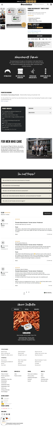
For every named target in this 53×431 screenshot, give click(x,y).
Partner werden (17, 375)
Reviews (30, 379)
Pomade (37, 363)
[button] (3, 421)
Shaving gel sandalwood (7, 361)
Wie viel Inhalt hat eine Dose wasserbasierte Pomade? (16, 180)
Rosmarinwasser (22, 365)
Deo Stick (3, 365)
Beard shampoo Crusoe (40, 360)
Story (42, 375)
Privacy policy (31, 375)
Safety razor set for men (41, 353)
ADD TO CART (39, 36)
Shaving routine (44, 379)
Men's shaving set (5, 353)
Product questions (5, 375)
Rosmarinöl (38, 365)
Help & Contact (4, 374)
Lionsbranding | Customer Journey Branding (15, 423)
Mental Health (44, 381)
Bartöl (2, 363)
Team (42, 374)
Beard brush (38, 361)
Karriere (43, 377)
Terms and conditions (32, 374)
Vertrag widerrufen (5, 389)
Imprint (29, 381)
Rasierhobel (21, 353)
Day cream (20, 361)
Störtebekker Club (5, 386)
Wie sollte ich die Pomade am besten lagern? (14, 201)
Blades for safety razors (7, 355)
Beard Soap (4, 351)
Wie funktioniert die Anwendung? (11, 185)
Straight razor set (22, 355)
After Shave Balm (22, 360)
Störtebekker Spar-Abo (6, 379)
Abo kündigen (4, 391)
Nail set (20, 363)
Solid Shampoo (21, 351)
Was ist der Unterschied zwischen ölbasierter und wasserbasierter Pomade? (22, 195)
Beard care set (38, 351)
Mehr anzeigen (4, 101)
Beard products (38, 355)
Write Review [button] (47, 213)
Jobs (15, 374)
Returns (3, 377)
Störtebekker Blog (5, 384)
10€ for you (3, 388)
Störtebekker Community (4, 382)
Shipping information (32, 377)
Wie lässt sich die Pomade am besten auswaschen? (15, 190)
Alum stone (4, 360)
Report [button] (16, 234)
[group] (8, 212)
